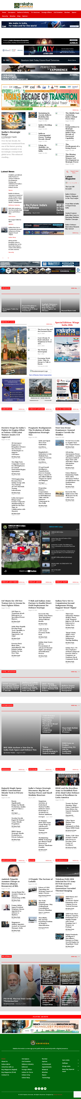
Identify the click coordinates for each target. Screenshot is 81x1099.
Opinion (11, 224)
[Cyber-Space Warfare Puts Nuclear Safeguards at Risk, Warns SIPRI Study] (59, 822)
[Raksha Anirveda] (27, 5)
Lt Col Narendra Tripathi (9, 137)
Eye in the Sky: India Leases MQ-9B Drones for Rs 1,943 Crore (72, 494)
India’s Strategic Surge (10, 133)
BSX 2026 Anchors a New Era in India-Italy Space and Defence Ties (43, 208)
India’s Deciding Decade (45, 126)
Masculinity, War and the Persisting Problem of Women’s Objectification (45, 921)
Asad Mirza (42, 447)
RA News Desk (16, 457)
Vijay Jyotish (69, 815)
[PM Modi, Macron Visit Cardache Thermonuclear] (20, 985)
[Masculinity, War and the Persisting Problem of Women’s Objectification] (32, 920)
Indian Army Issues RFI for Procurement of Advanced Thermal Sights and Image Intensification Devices (45, 647)
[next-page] (8, 258)
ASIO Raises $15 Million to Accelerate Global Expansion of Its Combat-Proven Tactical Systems (72, 901)
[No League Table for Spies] (4, 222)
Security (11, 252)
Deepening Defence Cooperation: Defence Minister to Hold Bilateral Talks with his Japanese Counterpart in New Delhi (45, 495)
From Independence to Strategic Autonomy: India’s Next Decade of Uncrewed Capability (72, 131)
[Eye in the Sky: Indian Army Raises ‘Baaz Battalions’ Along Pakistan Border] (32, 616)
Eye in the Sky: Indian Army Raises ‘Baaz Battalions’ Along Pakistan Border (46, 617)
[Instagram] (39, 1088)
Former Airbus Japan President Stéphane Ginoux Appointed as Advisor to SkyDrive (18, 910)
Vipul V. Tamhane (44, 912)
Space (11, 190)
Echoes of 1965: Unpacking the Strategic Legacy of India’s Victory (46, 890)
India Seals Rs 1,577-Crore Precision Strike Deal (44, 631)
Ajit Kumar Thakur (31, 213)
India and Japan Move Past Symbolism (44, 442)
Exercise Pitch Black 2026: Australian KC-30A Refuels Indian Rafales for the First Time (18, 648)
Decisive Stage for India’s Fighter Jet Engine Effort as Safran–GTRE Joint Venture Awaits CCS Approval (13, 432)
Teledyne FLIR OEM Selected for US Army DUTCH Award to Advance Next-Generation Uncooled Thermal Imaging (65, 885)
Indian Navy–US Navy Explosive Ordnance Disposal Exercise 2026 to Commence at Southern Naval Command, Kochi (72, 653)
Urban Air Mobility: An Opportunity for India (44, 148)
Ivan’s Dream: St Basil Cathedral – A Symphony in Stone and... (45, 341)
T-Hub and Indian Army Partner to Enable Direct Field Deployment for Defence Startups (39, 604)
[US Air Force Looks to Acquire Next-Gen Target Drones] (59, 443)
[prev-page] (3, 258)
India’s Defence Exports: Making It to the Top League (71, 196)
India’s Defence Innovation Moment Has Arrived (72, 227)
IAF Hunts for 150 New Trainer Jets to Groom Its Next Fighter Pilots (13, 603)
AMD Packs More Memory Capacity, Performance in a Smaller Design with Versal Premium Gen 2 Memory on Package (72, 920)
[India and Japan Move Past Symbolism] (32, 443)
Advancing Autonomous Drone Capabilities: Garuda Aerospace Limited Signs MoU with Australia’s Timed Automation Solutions (73, 458)
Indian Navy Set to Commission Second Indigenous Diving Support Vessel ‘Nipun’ (15, 231)
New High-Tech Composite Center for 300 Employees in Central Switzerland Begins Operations (19, 466)
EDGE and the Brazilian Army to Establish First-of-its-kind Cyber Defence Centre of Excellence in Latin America (15, 245)
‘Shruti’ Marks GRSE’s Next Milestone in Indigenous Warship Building (72, 636)
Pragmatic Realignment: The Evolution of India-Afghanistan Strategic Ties (40, 431)
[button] (72, 171)
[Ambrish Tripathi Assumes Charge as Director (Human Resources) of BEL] (13, 871)
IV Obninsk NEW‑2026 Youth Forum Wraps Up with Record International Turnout (45, 825)
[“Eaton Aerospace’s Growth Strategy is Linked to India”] (50, 745)
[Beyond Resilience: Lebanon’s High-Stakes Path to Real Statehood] (30, 304)
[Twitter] (42, 1088)
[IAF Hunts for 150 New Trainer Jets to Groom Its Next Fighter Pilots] (13, 592)
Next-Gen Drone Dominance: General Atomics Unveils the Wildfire (65, 431)
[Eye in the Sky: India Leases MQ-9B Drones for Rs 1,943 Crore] (59, 494)
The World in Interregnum (42, 351)
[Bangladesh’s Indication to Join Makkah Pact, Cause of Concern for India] (32, 454)
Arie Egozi (42, 483)
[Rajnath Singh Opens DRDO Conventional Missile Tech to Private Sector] (13, 780)
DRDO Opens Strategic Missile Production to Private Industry (18, 834)
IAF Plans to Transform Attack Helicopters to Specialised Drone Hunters (18, 615)
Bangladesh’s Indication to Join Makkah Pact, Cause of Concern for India (45, 456)
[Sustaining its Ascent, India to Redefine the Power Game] (32, 115)
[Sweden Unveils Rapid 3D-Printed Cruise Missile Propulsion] (5, 820)
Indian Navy (12, 237)
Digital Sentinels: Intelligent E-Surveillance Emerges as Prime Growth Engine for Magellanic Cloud (72, 939)
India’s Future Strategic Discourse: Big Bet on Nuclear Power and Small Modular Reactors (40, 791)
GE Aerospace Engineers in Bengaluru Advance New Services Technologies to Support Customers (19, 448)
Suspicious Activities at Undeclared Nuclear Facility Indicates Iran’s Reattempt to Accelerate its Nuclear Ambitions (45, 807)
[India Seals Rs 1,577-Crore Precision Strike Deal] (32, 631)
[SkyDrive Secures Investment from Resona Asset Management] (70, 686)
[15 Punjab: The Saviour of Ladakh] (40, 871)
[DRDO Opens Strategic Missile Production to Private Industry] (5, 833)
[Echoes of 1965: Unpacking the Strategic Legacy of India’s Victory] (32, 889)
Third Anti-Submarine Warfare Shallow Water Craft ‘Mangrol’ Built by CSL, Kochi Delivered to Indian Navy (72, 619)
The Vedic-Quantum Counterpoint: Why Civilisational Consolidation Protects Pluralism (46, 905)
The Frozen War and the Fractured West (45, 330)
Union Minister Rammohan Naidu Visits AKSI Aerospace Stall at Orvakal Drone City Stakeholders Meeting (72, 478)
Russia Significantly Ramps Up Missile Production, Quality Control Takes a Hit (19, 806)
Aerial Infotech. (58, 1094)
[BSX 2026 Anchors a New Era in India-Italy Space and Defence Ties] (4, 210)
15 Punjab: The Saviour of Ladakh (40, 880)
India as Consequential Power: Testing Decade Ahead (44, 136)
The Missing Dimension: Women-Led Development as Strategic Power (72, 158)
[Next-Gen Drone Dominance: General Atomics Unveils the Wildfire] (67, 419)
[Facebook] (36, 1088)
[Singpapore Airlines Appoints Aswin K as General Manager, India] (5, 924)
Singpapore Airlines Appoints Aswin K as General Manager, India (19, 925)
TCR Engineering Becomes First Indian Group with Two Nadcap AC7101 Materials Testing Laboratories (18, 484)
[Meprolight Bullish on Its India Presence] (70, 723)
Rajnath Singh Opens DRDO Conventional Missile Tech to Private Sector (12, 791)
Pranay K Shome (44, 927)
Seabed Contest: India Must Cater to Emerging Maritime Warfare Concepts (72, 216)
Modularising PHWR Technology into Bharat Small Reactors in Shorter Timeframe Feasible (45, 842)
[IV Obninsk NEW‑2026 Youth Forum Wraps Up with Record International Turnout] (32, 823)
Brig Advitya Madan (45, 895)
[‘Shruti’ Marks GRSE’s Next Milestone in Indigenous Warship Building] (59, 635)
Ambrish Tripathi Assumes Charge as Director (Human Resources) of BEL (10, 882)
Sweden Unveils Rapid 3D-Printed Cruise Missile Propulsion (18, 821)
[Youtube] (45, 1088)
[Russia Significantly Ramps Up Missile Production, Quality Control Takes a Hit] (5, 803)
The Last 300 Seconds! (69, 188)
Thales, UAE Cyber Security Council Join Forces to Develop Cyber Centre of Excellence (72, 840)
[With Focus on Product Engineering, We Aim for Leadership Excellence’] (70, 745)
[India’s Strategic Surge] (13, 120)
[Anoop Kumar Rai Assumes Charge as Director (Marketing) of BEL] (5, 894)
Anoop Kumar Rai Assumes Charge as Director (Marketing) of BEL (19, 895)
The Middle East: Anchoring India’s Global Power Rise (72, 116)
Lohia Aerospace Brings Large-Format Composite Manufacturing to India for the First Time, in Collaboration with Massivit (18, 504)
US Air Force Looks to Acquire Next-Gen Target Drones (73, 442)
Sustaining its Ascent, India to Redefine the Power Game (44, 116)
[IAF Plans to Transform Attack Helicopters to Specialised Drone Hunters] (5, 613)
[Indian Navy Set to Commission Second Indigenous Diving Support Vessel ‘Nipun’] (4, 229)
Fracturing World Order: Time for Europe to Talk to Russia (44, 361)
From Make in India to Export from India (72, 206)
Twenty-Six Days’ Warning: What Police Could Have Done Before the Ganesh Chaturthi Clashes (72, 808)
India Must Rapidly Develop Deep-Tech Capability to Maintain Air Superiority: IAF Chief (18, 631)
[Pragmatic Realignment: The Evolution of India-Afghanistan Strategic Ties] (40, 419)
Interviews (12, 216)
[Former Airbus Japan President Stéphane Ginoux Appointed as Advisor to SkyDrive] (5, 907)
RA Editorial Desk (71, 830)
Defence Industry (14, 205)
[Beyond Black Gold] (70, 304)
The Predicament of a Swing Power (72, 146)
